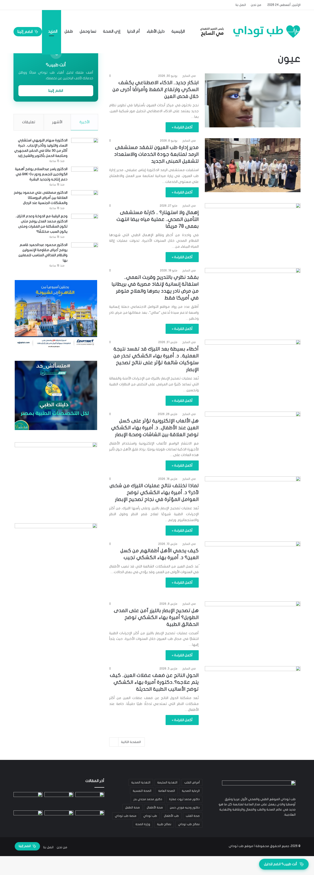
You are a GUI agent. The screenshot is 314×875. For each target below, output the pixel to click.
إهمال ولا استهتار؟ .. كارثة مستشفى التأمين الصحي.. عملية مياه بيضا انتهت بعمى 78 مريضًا (158, 219)
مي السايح (189, 75)
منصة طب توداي (125, 815)
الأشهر (57, 122)
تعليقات (28, 122)
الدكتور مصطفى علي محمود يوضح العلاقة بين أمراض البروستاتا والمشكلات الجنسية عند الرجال (40, 198)
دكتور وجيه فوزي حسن (185, 807)
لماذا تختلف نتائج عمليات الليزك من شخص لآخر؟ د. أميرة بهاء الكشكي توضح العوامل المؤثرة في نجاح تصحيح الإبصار (154, 492)
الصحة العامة (166, 790)
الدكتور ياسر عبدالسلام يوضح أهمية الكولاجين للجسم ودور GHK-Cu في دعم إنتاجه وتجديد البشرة (41, 174)
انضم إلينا (25, 32)
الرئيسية (178, 31)
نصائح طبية (164, 824)
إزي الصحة (111, 31)
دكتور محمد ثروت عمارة (184, 799)
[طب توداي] (249, 31)
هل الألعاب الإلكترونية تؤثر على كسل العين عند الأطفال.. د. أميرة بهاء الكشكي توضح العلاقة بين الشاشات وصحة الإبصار (155, 427)
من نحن (256, 5)
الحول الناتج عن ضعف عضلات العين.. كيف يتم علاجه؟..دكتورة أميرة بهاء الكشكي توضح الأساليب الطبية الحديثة (154, 682)
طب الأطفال (171, 815)
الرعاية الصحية (191, 790)
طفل (69, 31)
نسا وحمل (88, 31)
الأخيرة (84, 122)
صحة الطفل (132, 807)
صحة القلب (193, 815)
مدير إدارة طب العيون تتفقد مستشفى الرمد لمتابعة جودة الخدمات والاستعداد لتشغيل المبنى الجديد (156, 154)
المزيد (52, 31)
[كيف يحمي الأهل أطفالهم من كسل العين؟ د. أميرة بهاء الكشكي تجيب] (253, 568)
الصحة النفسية (142, 790)
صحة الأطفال (155, 807)
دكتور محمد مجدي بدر (147, 799)
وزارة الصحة (142, 824)
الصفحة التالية (131, 742)
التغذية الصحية (140, 782)
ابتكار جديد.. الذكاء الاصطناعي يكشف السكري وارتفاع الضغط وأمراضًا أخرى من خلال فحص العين (156, 89)
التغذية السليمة (167, 782)
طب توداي (150, 815)
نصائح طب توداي (189, 824)
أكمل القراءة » (182, 127)
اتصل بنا (241, 5)
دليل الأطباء (156, 31)
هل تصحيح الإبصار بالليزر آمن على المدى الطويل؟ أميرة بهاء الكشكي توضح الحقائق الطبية (156, 617)
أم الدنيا (133, 31)
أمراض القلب (192, 782)
